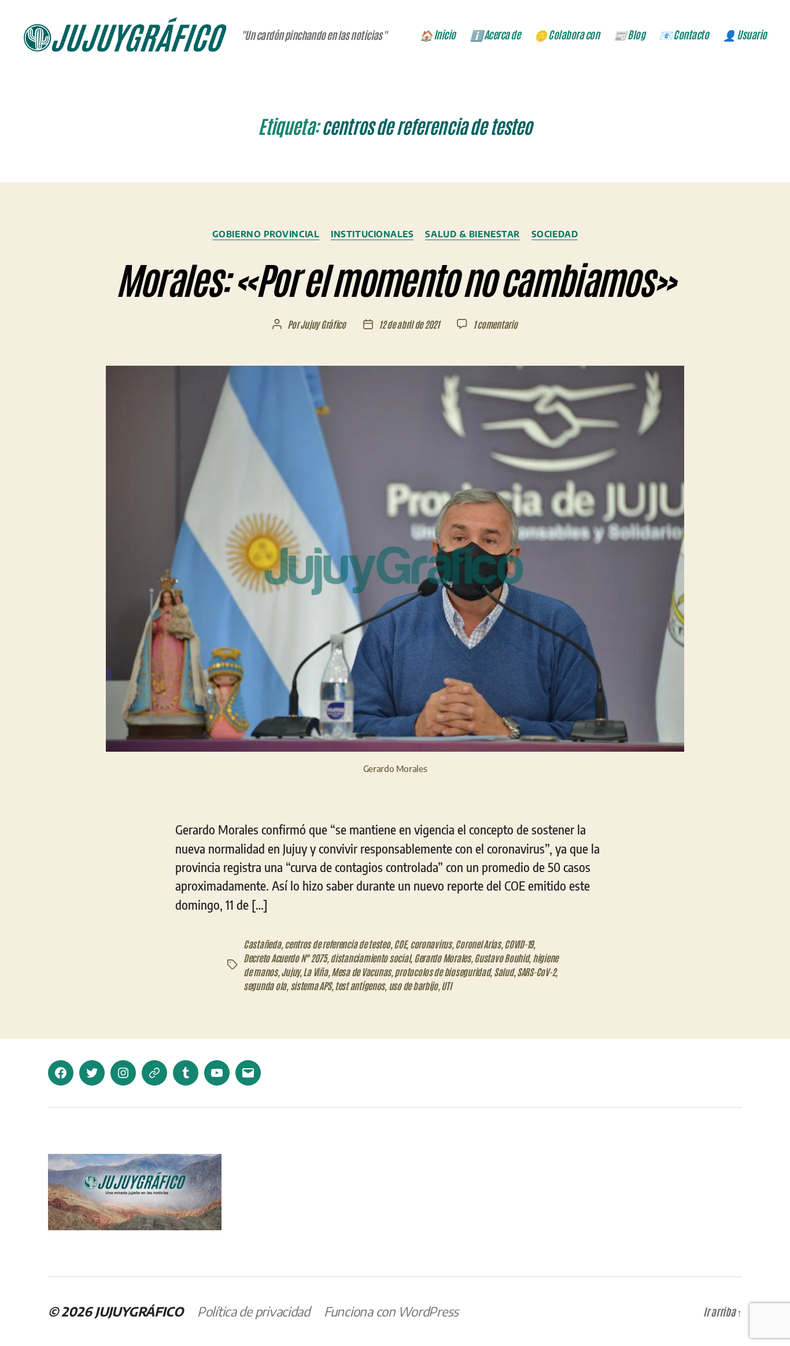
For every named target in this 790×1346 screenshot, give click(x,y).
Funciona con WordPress (391, 1311)
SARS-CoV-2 (536, 971)
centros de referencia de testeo (337, 944)
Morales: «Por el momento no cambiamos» (395, 278)
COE (400, 944)
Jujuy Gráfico (323, 324)
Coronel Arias (478, 944)
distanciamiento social (370, 957)
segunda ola (264, 985)
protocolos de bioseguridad (442, 971)
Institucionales (372, 234)
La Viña (315, 971)
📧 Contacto (683, 34)
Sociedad (554, 234)
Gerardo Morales (442, 957)
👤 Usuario (745, 34)
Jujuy (290, 971)
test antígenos (360, 985)
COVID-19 (518, 944)
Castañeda (262, 944)
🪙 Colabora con (566, 34)
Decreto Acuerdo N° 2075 (285, 957)
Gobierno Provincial (265, 234)
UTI (446, 985)
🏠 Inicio (438, 34)
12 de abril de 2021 (409, 324)
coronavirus (431, 944)
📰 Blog (629, 34)
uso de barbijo (413, 985)
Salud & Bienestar (472, 234)
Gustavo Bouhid (501, 957)
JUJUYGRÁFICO (139, 1311)
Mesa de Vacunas (361, 971)
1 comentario (495, 324)
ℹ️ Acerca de (495, 34)
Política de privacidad (253, 1311)
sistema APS (310, 985)
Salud (504, 971)
